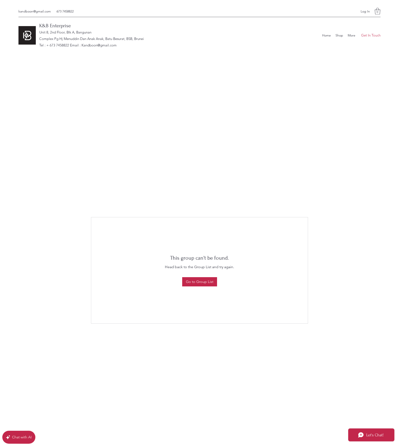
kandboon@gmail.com (34, 11)
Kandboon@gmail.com (99, 45)
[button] (377, 11)
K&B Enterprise (55, 25)
